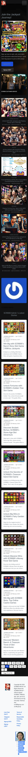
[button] (24, 3)
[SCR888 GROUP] (3, 3)
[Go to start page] (2, 663)
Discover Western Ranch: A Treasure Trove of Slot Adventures (11, 643)
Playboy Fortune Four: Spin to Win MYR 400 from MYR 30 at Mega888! (14, 209)
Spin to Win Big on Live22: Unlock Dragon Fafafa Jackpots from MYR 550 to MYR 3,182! (14, 267)
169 (18, 663)
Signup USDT (7, 70)
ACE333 (14, 147)
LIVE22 (14, 263)
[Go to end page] (5, 669)
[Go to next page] (2, 669)
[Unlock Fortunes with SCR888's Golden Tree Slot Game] (14, 370)
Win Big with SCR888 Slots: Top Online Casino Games (12, 600)
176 (24, 666)
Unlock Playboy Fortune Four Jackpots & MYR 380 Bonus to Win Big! (14, 237)
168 (14, 663)
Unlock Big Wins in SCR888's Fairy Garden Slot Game (13, 516)
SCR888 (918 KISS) (14, 118)
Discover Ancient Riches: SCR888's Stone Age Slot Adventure (11, 431)
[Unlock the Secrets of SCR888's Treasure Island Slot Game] (14, 456)
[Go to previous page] (5, 663)
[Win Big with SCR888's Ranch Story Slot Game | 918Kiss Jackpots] (14, 328)
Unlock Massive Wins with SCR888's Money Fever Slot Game (13, 558)
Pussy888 (14, 177)
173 (11, 666)
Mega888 (14, 206)
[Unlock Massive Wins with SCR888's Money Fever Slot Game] (14, 540)
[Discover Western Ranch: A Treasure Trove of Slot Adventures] (14, 624)
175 (20, 666)
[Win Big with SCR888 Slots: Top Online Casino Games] (14, 582)
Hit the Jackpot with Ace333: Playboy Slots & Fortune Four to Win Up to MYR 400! (14, 151)
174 (15, 666)
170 (22, 663)
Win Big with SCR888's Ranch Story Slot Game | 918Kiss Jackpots (13, 346)
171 (3, 666)
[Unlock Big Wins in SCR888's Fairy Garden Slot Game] (14, 498)
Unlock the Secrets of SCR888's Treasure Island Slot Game (12, 474)
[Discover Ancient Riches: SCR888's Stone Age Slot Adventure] (14, 411)
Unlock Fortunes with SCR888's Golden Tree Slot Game (13, 388)
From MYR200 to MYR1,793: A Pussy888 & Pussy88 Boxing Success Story (14, 180)
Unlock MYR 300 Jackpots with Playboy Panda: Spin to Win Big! (14, 121)
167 (9, 663)
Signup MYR (7, 64)
